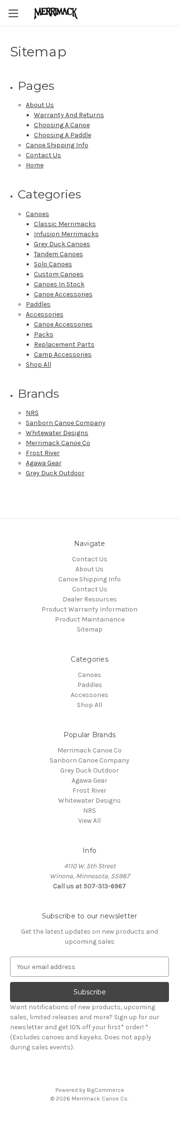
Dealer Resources (90, 599)
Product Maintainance (90, 619)
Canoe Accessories (63, 294)
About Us (40, 105)
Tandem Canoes (58, 254)
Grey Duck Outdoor (55, 473)
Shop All (38, 364)
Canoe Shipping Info (57, 145)
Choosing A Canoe (62, 125)
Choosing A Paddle (62, 135)
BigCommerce (105, 1090)
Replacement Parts (64, 344)
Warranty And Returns (69, 115)
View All (89, 821)
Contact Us (43, 155)
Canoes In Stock (59, 284)
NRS (32, 413)
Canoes (37, 214)
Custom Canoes (59, 274)
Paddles (38, 304)
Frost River (43, 453)
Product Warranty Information (89, 609)
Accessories (44, 314)
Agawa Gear (44, 463)
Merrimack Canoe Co (58, 443)
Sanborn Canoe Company (65, 423)
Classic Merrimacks (65, 224)
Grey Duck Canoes (62, 244)
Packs (43, 334)
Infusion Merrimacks (66, 234)
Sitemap (90, 629)
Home (34, 165)
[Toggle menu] (13, 13)
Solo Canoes (53, 264)
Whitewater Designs (57, 433)
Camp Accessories (63, 354)
